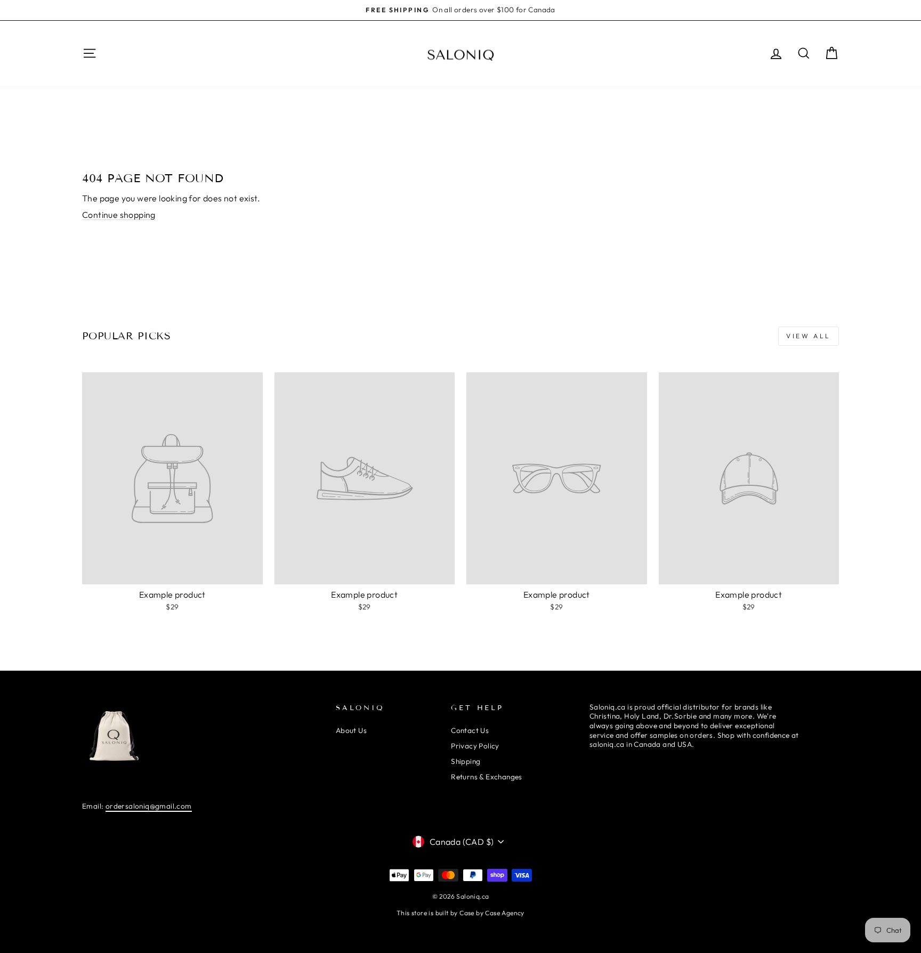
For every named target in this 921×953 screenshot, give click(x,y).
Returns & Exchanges (486, 776)
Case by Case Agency (491, 913)
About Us (351, 730)
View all (808, 336)
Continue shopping (119, 214)
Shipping (465, 761)
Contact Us (470, 730)
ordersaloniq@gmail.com (149, 806)
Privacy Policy (475, 746)
